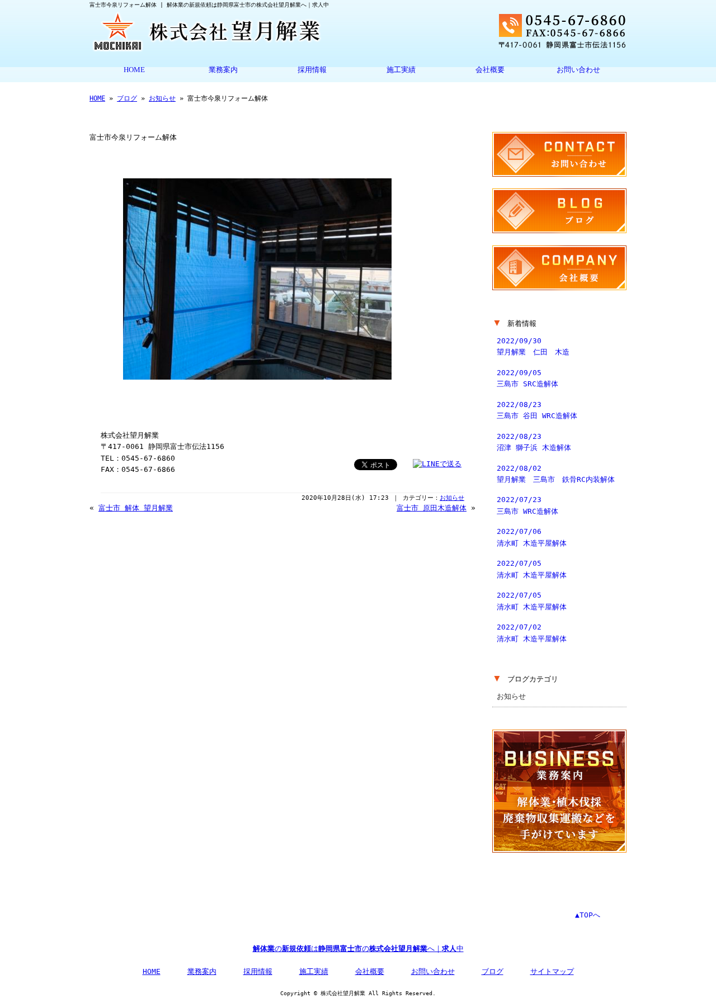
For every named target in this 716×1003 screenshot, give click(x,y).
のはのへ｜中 (358, 948)
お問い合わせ (578, 70)
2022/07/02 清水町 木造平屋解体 (532, 632)
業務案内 (223, 70)
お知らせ (162, 98)
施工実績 (401, 70)
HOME (134, 70)
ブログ (127, 98)
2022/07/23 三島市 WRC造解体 (527, 505)
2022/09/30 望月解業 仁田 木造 (533, 346)
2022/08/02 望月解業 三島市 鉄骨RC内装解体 (556, 474)
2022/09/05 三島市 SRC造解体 (527, 378)
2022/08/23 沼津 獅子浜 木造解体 (534, 442)
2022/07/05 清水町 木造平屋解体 (532, 569)
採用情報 (312, 70)
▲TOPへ (587, 915)
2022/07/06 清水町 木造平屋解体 (532, 537)
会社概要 (490, 70)
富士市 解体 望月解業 (135, 508)
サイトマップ (552, 971)
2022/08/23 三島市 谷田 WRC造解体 (537, 410)
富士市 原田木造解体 (432, 508)
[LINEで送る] (437, 464)
